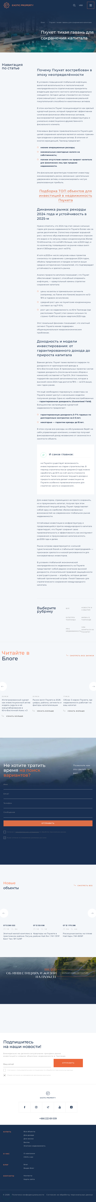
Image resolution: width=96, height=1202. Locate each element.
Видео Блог (29, 1168)
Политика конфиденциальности (28, 1195)
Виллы (27, 1142)
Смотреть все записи (82, 656)
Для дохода (29, 1135)
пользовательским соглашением (27, 832)
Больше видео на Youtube (75, 973)
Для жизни (29, 1139)
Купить (7, 1132)
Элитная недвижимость (34, 1146)
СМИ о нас (28, 1157)
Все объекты (29, 1131)
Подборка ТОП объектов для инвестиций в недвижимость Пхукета (65, 195)
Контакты (8, 1176)
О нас (6, 1154)
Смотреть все (85, 885)
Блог (43, 22)
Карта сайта (29, 1179)
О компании (29, 1153)
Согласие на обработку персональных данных (69, 1195)
